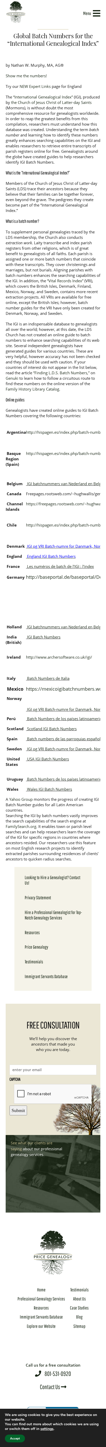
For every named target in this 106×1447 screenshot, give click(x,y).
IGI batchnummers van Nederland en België (65, 483)
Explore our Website (41, 1326)
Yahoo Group (21, 799)
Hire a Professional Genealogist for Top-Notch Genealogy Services (53, 915)
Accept (15, 1438)
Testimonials (34, 961)
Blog (79, 1317)
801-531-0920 (53, 1369)
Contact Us (50, 1386)
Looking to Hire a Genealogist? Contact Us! (52, 880)
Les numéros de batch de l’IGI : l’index (60, 566)
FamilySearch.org (21, 826)
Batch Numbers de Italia (47, 678)
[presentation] (53, 1094)
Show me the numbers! (26, 75)
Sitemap (79, 1326)
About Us (79, 1298)
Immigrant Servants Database (46, 976)
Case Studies (79, 1308)
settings (47, 1429)
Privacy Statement (38, 897)
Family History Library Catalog (32, 389)
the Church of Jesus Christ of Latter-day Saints (51, 102)
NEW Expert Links (35, 86)
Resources (32, 932)
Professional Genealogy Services (41, 1298)
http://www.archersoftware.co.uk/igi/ (59, 657)
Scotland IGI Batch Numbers (52, 728)
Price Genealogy (36, 947)
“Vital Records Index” (65, 280)
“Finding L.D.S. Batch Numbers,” (61, 372)
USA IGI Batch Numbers (48, 758)
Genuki (12, 378)
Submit (18, 1110)
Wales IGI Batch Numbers (49, 789)
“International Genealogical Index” (43, 97)
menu (87, 13)
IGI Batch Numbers (43, 636)
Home (41, 1289)
